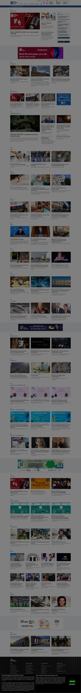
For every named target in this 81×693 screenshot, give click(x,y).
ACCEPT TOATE (72, 681)
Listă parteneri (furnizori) (40, 684)
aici (12, 687)
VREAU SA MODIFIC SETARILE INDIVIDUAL (72, 684)
